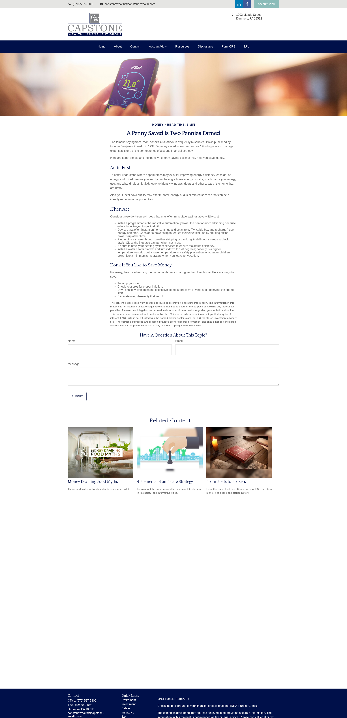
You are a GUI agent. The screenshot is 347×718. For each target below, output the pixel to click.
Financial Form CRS (176, 698)
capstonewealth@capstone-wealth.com (130, 4)
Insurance (128, 712)
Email (179, 340)
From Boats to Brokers (226, 481)
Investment (129, 704)
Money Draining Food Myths (93, 481)
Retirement (129, 700)
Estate (126, 708)
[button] (101, 46)
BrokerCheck (248, 705)
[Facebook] (247, 4)
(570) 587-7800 (86, 700)
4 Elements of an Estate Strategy (165, 481)
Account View (266, 4)
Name (72, 340)
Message (74, 364)
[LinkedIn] (239, 4)
